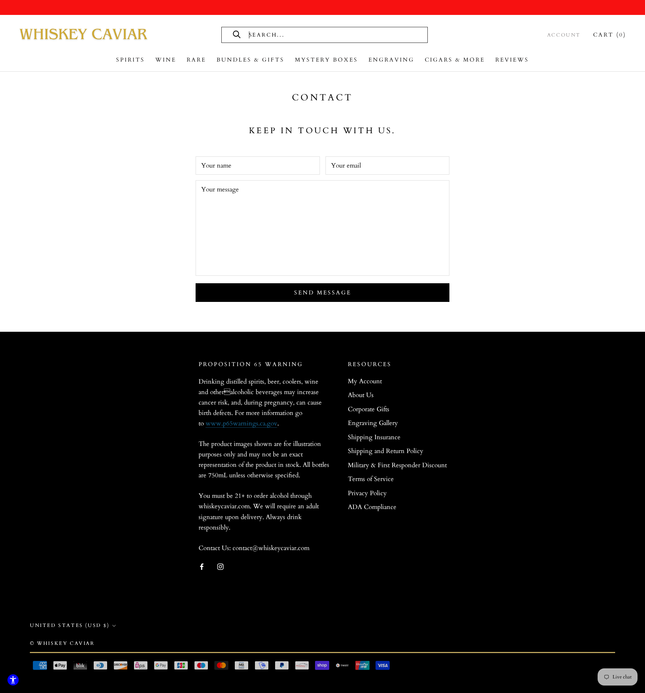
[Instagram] (220, 566)
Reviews (512, 59)
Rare (196, 59)
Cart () (609, 34)
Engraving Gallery (373, 423)
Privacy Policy (367, 493)
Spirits (130, 59)
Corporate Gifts (368, 409)
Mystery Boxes (326, 59)
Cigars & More (455, 59)
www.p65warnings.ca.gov (241, 423)
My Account (365, 381)
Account (564, 35)
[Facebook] (202, 566)
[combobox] (332, 35)
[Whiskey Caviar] (84, 35)
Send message (322, 292)
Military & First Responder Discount (397, 465)
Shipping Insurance (374, 437)
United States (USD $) (70, 625)
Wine (165, 59)
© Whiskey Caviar (62, 643)
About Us (361, 395)
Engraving (391, 59)
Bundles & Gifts (250, 59)
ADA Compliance (372, 507)
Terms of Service (371, 479)
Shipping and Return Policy (385, 451)
